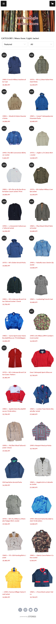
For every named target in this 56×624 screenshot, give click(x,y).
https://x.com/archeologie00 (20, 610)
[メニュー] (4, 4)
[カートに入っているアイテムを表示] (52, 4)
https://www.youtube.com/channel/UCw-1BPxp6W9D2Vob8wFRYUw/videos (31, 610)
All (32, 44)
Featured (8, 44)
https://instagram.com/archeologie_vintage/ (25, 610)
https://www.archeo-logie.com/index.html (36, 610)
